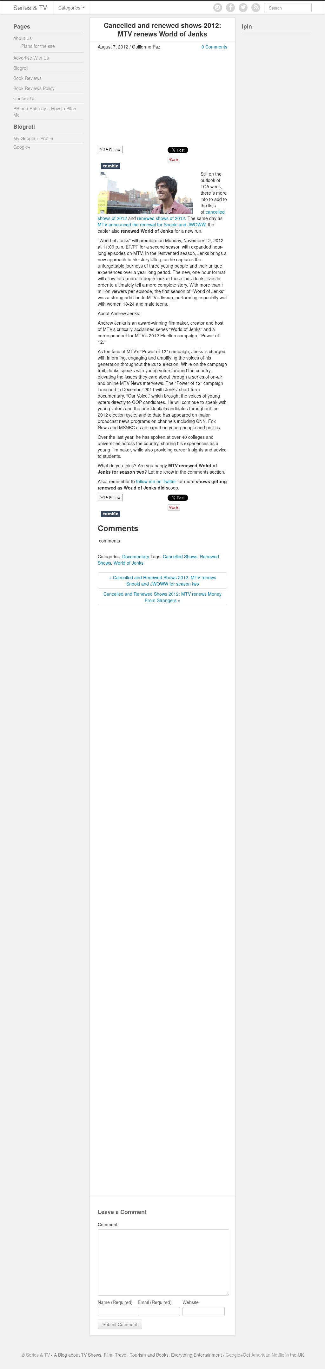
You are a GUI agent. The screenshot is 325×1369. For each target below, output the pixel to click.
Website (190, 1302)
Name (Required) (115, 1302)
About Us (22, 38)
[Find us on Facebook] (230, 7)
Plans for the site (38, 46)
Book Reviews (27, 78)
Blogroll (20, 68)
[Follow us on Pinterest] (217, 7)
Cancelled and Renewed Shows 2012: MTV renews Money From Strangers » (162, 597)
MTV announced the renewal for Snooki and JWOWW (151, 224)
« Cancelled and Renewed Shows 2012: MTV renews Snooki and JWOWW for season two (162, 580)
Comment (107, 1224)
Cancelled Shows (180, 556)
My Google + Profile (33, 138)
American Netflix (267, 1355)
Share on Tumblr (110, 166)
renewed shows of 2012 (161, 218)
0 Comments (214, 46)
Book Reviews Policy (34, 88)
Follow (114, 497)
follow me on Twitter (156, 481)
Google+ (21, 147)
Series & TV (30, 7)
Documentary (135, 556)
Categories (70, 7)
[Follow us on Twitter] (243, 7)
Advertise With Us (31, 58)
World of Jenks (128, 563)
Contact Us (24, 98)
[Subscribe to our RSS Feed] (255, 7)
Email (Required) (155, 1302)
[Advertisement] (151, 100)
